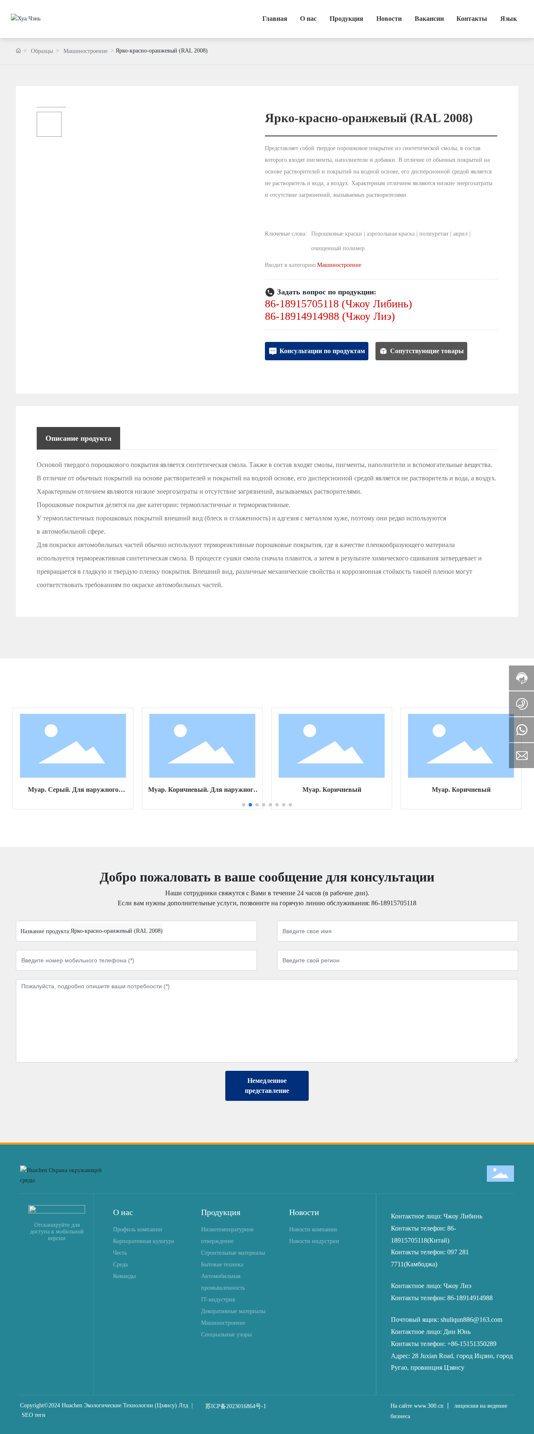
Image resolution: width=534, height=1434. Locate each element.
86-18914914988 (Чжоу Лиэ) (330, 316)
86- (451, 1228)
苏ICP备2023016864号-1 (235, 1406)
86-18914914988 (470, 1297)
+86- (453, 1343)
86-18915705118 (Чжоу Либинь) (338, 304)
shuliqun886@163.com (471, 1319)
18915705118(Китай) (420, 1240)
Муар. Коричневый (331, 789)
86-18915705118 (393, 903)
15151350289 (478, 1343)
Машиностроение (85, 51)
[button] (243, 804)
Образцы (42, 51)
